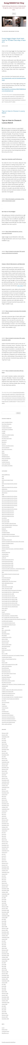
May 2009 (4, 901)
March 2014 (4, 800)
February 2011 (5, 863)
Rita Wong (4, 442)
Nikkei (3, 453)
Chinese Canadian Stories (8, 445)
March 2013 (4, 818)
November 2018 (5, 780)
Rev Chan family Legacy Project (9, 673)
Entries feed (4, 1029)
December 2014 (5, 792)
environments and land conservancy (10, 570)
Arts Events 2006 (5, 521)
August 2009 (4, 895)
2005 (3, 482)
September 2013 (5, 809)
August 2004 (4, 1004)
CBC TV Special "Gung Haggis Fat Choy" (10, 536)
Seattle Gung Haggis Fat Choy (8, 693)
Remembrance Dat (6, 670)
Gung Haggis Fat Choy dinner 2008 (9, 599)
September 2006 (5, 959)
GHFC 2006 (4, 585)
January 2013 (5, 821)
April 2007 (4, 946)
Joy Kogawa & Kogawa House (8, 623)
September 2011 (5, 850)
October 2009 (5, 892)
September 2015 (5, 787)
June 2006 (4, 964)
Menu (14, 13)
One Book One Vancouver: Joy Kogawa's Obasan (13, 655)
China (3, 538)
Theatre (3, 704)
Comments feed (5, 1031)
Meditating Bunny (6, 456)
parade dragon (12, 401)
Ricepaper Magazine (6, 677)
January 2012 (5, 843)
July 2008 (4, 919)
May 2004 (4, 1009)
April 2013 (4, 816)
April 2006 (4, 968)
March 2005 (4, 991)
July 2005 (4, 984)
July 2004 (4, 1006)
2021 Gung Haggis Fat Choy (8, 507)
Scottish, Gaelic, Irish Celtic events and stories (12, 689)
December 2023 (5, 754)
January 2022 (5, 765)
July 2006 (4, 962)
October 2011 (5, 848)
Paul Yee (4, 444)
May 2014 (4, 796)
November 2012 (5, 825)
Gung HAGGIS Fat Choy (14, 3)
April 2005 (4, 989)
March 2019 (4, 776)
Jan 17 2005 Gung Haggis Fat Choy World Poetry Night (14, 619)
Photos (3, 660)
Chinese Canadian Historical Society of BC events (13, 541)
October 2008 (5, 914)
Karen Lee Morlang (6, 458)
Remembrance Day (6, 671)
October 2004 (5, 1000)
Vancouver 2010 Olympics (7, 715)
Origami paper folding (7, 657)
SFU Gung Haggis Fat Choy (8, 695)
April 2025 (4, 742)
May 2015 (4, 789)
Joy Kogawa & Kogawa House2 (9, 624)
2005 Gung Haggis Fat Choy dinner (9, 483)
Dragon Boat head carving (8, 559)
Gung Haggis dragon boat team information (11, 98)
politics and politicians (7, 666)
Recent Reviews (5, 668)
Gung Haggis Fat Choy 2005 (8, 594)
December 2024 (5, 749)
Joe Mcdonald (5, 460)
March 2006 (4, 970)
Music (3, 651)
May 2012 (4, 836)
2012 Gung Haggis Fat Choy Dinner (9, 501)
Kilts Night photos (6, 633)
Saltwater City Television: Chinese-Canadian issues (13, 684)
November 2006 (5, 955)
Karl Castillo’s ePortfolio (7, 465)
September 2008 (5, 915)
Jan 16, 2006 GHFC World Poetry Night (10, 617)
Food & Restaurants (6, 577)
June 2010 (4, 877)
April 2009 (4, 903)
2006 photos (4, 489)
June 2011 (4, 856)
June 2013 (4, 812)
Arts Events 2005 (5, 520)
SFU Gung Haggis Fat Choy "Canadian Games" (12, 697)
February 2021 (5, 769)
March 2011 (4, 861)
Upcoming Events (6, 713)
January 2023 (5, 760)
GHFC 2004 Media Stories (7, 583)
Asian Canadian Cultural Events (9, 523)
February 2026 (5, 733)
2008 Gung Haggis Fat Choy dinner (9, 496)
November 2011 (5, 847)
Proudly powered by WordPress (8, 1042)
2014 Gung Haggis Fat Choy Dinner (9, 505)
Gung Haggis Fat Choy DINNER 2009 (10, 601)
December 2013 (5, 803)
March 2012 (4, 839)
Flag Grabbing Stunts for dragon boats (10, 574)
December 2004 (5, 997)
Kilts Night (4, 632)
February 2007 (5, 950)
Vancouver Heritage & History (18, 397)
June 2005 (4, 986)
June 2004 (4, 1008)
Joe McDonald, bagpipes (7, 621)
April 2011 (4, 859)
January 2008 (5, 930)
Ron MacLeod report (6, 682)
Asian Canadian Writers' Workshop (10, 525)
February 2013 (5, 820)
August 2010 (4, 874)
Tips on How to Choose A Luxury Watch (13, 112)
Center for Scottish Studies (8, 435)
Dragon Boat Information (18, 94)
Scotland (4, 688)
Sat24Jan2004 (5, 686)
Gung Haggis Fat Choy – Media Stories (10, 592)
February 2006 (5, 971)
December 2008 (5, 910)
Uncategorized (8, 397)
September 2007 (5, 937)
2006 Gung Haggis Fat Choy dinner (9, 487)
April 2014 (4, 798)
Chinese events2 (5, 547)
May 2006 (4, 966)
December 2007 (5, 932)
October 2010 (5, 870)
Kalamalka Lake (5, 626)
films (3, 572)
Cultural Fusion (5, 556)
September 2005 (5, 980)
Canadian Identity (6, 532)
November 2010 (5, 868)
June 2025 (4, 740)
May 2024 (4, 751)
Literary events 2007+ (6, 644)
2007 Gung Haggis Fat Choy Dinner (9, 491)
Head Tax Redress (6, 613)
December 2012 (5, 823)
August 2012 (4, 830)
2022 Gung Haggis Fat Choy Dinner (9, 509)
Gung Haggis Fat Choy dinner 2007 (9, 597)
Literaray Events (5, 641)
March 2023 (4, 758)
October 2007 (5, 935)
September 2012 (5, 829)
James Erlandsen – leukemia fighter (10, 615)
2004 (3, 478)
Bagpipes (4, 529)
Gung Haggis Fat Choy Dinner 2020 (9, 603)
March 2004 (4, 1013)
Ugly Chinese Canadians (7, 429)
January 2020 (5, 773)
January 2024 (5, 753)
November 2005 (5, 977)
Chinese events (5, 545)
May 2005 (4, 988)
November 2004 (5, 999)
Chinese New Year (6, 552)
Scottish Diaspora (6, 462)
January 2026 (5, 735)
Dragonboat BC (5, 436)
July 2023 (4, 756)
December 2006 (5, 953)
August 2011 (4, 852)
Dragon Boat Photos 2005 (7, 567)
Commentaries (5, 554)
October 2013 (5, 807)
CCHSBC (3, 431)
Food (3, 576)
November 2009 (5, 890)
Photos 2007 (4, 662)
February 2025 (5, 745)
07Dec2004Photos (6, 474)
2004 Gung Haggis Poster (7, 480)
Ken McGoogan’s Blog (7, 438)
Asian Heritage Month (7, 527)
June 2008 (4, 921)
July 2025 (4, 738)
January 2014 (5, 801)
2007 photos (4, 492)
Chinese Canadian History (8, 543)
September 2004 (5, 1002)
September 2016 (5, 782)
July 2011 (4, 854)
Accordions (4, 518)
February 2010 (5, 885)
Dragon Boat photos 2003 (7, 563)
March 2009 (4, 905)
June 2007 (4, 942)
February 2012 (5, 841)
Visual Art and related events (8, 722)
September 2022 (5, 762)
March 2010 (4, 883)
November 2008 (5, 912)
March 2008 (4, 926)
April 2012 (4, 838)
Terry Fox (4, 700)
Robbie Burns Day (6, 679)
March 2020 (4, 771)
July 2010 (4, 876)
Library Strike (5, 639)
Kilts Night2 (4, 635)
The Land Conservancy (7, 449)
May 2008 (4, 923)
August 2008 (4, 917)
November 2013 (5, 805)
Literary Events (5, 642)
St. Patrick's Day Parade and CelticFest (10, 698)
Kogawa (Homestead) (6, 427)
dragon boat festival (15, 100)
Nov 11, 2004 (4, 653)
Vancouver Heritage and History (9, 720)
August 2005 (4, 982)
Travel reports (5, 707)
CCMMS (3, 433)
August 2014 (4, 794)
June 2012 (4, 834)
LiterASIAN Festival (6, 646)
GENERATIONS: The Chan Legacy (9, 581)
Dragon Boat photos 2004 (7, 565)
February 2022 (5, 764)
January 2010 (5, 886)
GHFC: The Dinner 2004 (7, 588)
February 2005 (5, 993)
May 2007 (4, 944)
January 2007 (5, 952)
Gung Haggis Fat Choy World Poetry (10, 606)
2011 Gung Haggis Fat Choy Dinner (9, 500)
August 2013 (4, 811)
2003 (3, 476)
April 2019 (4, 774)
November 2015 (5, 783)
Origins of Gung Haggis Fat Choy (9, 659)
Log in (3, 1027)
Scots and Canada (6, 463)
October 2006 (5, 957)
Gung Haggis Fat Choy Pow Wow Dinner (11, 604)
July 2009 (4, 897)
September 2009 (5, 894)
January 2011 (5, 865)
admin (13, 101)
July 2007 (4, 941)
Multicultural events (6, 650)
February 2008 (5, 928)
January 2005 (5, 995)
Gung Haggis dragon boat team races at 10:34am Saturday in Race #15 (14, 40)
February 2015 (5, 791)
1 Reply (3, 116)
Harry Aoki (4, 610)
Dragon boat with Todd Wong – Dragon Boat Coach (13, 568)
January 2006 (5, 973)
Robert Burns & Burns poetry (8, 680)
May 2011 (4, 858)
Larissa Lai (4, 440)
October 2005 (5, 979)
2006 (3, 485)
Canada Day (4, 530)
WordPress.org (5, 1033)
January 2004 (5, 1017)
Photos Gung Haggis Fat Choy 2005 (9, 664)
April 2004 (4, 1011)
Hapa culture (5, 608)
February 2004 (5, 1015)
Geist (3, 451)
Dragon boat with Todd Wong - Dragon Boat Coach (13, 96)
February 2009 (5, 906)
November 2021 (5, 767)
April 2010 (4, 881)
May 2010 (4, 879)
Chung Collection (5, 447)
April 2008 (4, 924)
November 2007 (5, 933)
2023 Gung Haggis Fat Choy (8, 510)
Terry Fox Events (5, 702)
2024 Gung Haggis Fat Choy (8, 512)
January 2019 (5, 778)
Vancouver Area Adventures (8, 717)
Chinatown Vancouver (7, 539)
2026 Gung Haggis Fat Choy (8, 516)
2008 (3, 494)
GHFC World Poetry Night (7, 586)
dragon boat (8, 100)
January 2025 (5, 747)
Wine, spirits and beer (7, 724)
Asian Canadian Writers (7, 422)
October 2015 (5, 785)
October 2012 (5, 827)
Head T (3, 612)
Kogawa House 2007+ (6, 637)
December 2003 (5, 1018)
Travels (3, 709)
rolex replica (20, 285)
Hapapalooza (5, 454)
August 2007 (4, 939)
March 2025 (4, 744)
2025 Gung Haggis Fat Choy (8, 514)
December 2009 (5, 888)
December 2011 (5, 845)
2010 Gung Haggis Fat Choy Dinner (9, 498)
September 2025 (5, 736)
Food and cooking (6, 579)
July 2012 (4, 832)
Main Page (4, 648)
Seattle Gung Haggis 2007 (7, 691)
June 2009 (4, 899)
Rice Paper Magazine (6, 424)
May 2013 (4, 814)
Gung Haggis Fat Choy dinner (8, 595)
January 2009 (5, 908)
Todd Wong (4, 706)
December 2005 (5, 975)
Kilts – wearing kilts (6, 630)
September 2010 (5, 872)
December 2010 (5, 867)
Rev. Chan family (5, 675)
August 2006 (4, 961)
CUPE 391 (4, 557)
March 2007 (4, 948)
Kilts (3, 628)
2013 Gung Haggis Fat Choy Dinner (9, 503)
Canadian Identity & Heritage (8, 534)
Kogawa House (5, 426)
